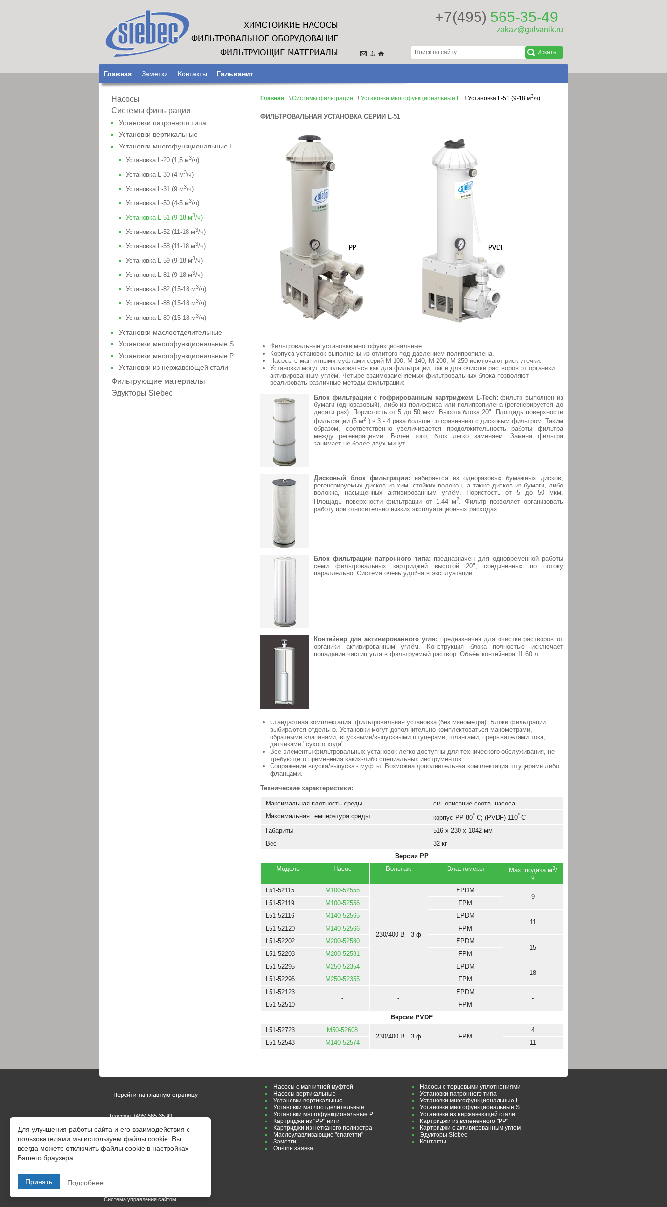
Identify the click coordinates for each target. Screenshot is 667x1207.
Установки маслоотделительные (170, 332)
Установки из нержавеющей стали (173, 367)
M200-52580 (342, 941)
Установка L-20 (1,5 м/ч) (162, 160)
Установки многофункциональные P (176, 356)
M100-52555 (342, 890)
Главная (118, 74)
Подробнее (85, 1182)
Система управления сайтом (140, 1199)
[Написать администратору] (365, 52)
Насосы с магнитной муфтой (313, 1086)
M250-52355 (342, 979)
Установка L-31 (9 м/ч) (160, 188)
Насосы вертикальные (304, 1093)
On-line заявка (293, 1148)
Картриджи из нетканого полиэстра (322, 1127)
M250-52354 (342, 966)
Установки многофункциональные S (176, 344)
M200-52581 (342, 953)
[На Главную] (382, 52)
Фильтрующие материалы (158, 381)
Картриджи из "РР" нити (306, 1121)
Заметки (155, 74)
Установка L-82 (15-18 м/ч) (166, 289)
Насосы (125, 99)
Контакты (192, 74)
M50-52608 (342, 1030)
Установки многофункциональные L (176, 146)
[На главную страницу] (221, 34)
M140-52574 (342, 1042)
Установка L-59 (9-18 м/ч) (164, 260)
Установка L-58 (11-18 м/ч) (166, 246)
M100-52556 (342, 903)
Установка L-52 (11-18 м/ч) (166, 231)
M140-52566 (342, 928)
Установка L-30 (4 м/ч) (160, 174)
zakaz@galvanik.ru (530, 29)
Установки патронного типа (162, 123)
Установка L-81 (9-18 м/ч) (164, 274)
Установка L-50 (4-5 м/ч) (162, 203)
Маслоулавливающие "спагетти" (318, 1134)
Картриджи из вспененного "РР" (464, 1121)
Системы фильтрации (150, 110)
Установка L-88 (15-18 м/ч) (166, 303)
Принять (38, 1182)
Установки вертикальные (158, 134)
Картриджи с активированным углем (470, 1127)
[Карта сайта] (373, 52)
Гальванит (235, 74)
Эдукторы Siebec (142, 393)
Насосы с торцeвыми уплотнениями (470, 1086)
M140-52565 (342, 915)
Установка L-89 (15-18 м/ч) (166, 317)
